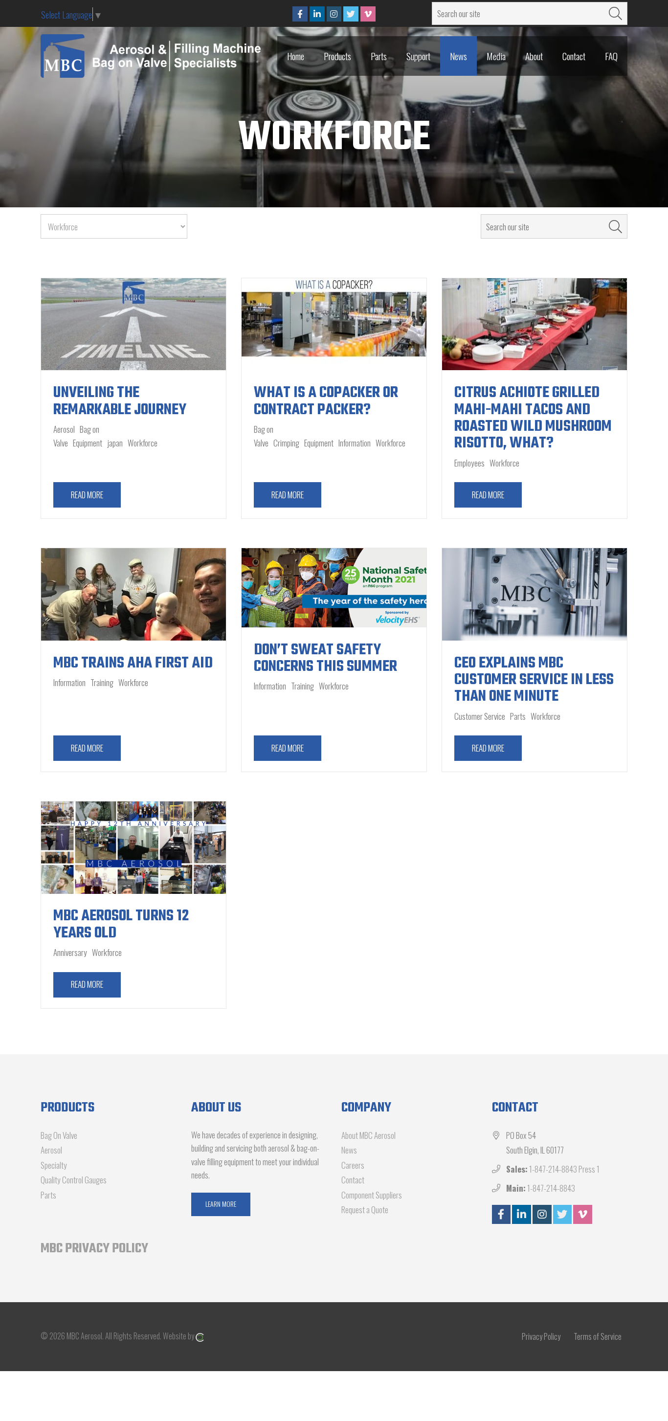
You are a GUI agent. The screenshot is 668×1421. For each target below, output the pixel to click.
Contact (352, 1180)
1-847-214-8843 (551, 1188)
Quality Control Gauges (74, 1180)
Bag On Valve (59, 1135)
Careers (352, 1165)
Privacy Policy (541, 1336)
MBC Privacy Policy (94, 1248)
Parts (48, 1195)
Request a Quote (364, 1209)
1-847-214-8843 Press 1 (564, 1169)
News (349, 1150)
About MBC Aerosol (368, 1135)
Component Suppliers (371, 1195)
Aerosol (51, 1150)
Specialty (54, 1165)
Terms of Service (598, 1336)
